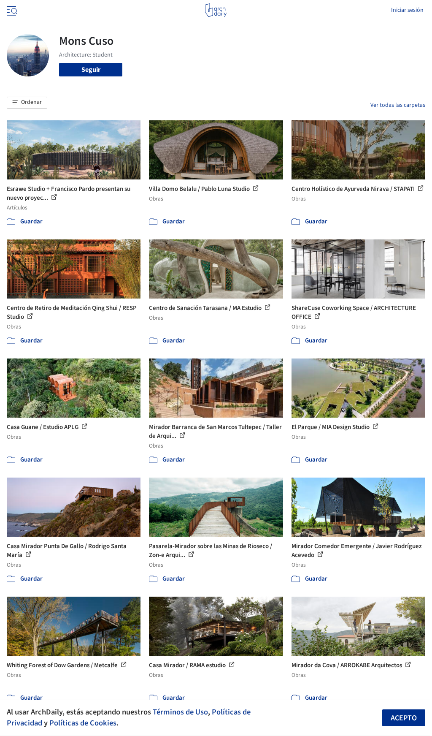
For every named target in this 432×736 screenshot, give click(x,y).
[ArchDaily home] (216, 10)
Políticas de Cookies (82, 722)
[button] (27, 103)
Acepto (404, 718)
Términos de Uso (180, 711)
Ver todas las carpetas (397, 105)
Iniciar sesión (407, 10)
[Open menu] (11, 10)
